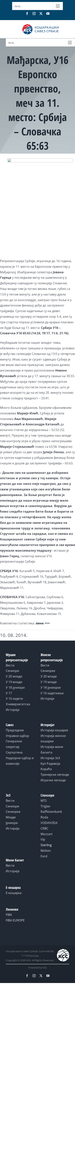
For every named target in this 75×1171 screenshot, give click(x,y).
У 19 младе (49, 682)
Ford (44, 856)
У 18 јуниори (15, 687)
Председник (15, 730)
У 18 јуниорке (51, 687)
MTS (44, 800)
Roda (44, 817)
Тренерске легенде (55, 774)
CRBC (44, 828)
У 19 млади (14, 682)
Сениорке (48, 671)
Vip (43, 839)
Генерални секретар (14, 744)
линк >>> (43, 623)
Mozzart (46, 834)
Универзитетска (18, 704)
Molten (46, 850)
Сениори (12, 671)
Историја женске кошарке (53, 738)
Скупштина (14, 752)
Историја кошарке (54, 730)
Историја (12, 710)
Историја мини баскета (52, 749)
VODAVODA (49, 823)
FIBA (9, 915)
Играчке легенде (53, 780)
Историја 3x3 (50, 758)
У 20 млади (14, 676)
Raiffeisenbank (51, 811)
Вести (10, 665)
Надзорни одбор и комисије (20, 761)
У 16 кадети (14, 698)
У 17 (9, 693)
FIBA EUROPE (15, 920)
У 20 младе (49, 676)
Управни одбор (17, 736)
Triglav (45, 806)
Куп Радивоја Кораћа (50, 766)
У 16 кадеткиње (52, 693)
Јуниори (12, 823)
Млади (11, 817)
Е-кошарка (14, 893)
